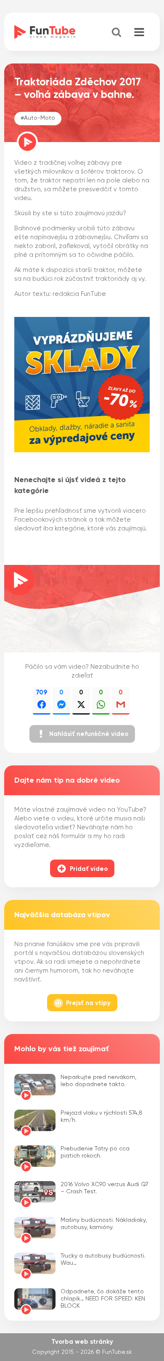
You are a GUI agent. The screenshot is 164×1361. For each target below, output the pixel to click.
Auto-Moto (39, 118)
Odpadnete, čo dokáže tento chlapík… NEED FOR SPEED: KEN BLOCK (103, 1299)
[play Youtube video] (82, 608)
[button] (82, 734)
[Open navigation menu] (139, 32)
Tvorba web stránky (82, 1342)
